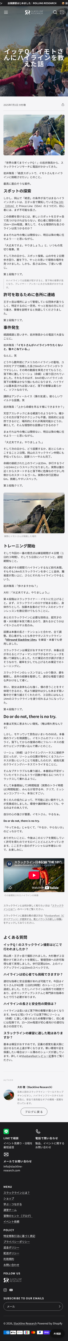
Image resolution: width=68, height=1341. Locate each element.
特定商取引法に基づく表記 (19, 1236)
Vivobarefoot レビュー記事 (38, 1056)
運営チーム (10, 1210)
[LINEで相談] (18, 1139)
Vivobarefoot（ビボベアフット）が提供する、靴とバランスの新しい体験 (33, 917)
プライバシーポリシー (16, 1242)
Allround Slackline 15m (21, 640)
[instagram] (5, 1290)
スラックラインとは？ (16, 1193)
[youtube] (11, 1290)
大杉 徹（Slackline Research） (35, 1087)
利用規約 (8, 1259)
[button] (5, 12)
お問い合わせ (11, 1265)
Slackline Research (25, 1323)
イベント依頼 (11, 1221)
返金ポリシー (11, 1247)
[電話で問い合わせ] (50, 1139)
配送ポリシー (11, 1253)
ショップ (8, 1198)
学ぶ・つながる (12, 1204)
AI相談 (57, 1333)
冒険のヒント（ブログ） (18, 1216)
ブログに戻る (34, 1112)
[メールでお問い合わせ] (18, 1162)
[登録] (59, 1306)
